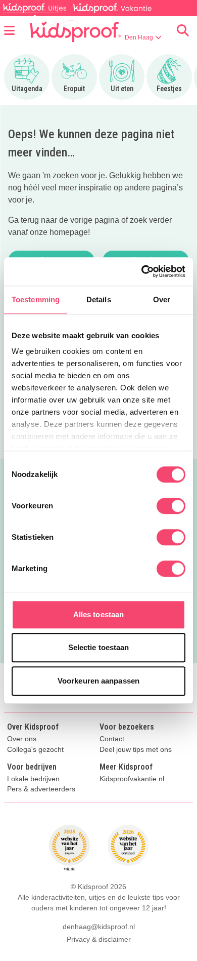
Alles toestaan (98, 614)
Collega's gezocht (35, 749)
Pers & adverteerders (41, 789)
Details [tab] (98, 299)
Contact (112, 739)
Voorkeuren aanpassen (98, 680)
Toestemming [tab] (36, 299)
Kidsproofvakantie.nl (132, 779)
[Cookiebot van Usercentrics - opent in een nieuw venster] (141, 271)
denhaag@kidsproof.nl (99, 927)
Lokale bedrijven (33, 779)
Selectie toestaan (98, 647)
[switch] (171, 506)
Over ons (21, 739)
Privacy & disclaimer (99, 939)
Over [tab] (161, 299)
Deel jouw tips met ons (136, 749)
